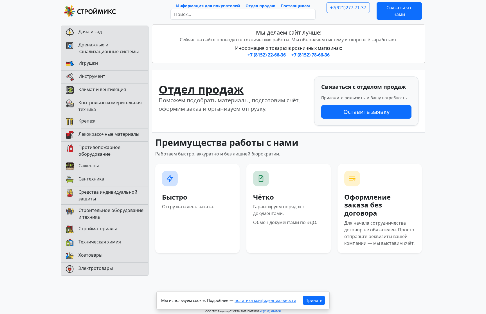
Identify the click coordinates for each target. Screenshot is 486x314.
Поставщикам (295, 5)
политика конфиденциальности (265, 300)
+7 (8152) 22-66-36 (267, 55)
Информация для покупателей (208, 5)
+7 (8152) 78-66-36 (310, 55)
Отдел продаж (260, 5)
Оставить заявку (366, 112)
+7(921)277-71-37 (348, 7)
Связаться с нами (399, 10)
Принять (313, 300)
